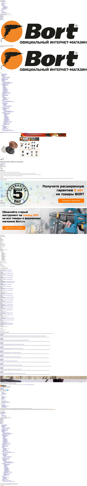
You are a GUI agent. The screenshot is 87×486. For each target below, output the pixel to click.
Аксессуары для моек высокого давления (8, 82)
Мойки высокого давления (5, 79)
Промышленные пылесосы (6, 107)
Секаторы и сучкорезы (5, 90)
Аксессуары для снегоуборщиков (7, 92)
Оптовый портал (4, 8)
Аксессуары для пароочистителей (7, 83)
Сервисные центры (5, 6)
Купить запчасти (5, 7)
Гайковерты (4, 86)
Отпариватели (3, 75)
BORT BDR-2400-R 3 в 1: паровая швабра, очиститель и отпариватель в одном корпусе (10, 352)
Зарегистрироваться (4, 14)
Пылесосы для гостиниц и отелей (7, 480)
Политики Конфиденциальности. (30, 384)
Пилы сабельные (5, 87)
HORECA (3, 100)
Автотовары (3, 94)
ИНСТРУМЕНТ (3, 112)
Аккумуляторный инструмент (5, 84)
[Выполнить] (8, 312)
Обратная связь (3, 404)
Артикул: (1, 163)
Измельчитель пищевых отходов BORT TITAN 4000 (6, 295)
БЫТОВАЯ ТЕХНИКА (4, 453)
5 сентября (2, 168)
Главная (1, 132)
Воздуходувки (3, 80)
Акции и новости (4, 405)
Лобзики (5, 115)
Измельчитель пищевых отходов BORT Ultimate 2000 (6, 324)
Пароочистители (5, 459)
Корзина (1, 422)
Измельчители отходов (4, 74)
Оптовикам (3, 398)
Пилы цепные (4, 98)
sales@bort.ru (1, 388)
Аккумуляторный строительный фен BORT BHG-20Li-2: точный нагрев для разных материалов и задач (12, 344)
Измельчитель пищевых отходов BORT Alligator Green (6, 275)
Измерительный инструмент (5, 95)
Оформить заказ (2, 19)
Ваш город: (2, 0)
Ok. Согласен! (2, 485)
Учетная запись (3, 392)
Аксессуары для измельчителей (13, 132)
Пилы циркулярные (5, 88)
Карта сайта (3, 397)
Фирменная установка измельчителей (6, 402)
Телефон (1, 418)
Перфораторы (4, 85)
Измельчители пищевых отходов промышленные (8, 101)
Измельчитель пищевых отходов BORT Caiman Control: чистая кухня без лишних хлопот (10, 356)
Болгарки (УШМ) (5, 89)
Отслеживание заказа (2, 417)
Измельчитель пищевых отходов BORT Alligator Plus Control (7, 282)
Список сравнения (4, 415)
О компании (3, 396)
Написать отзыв (2, 164)
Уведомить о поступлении (4, 311)
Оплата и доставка (4, 3)
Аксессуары (3, 76)
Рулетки (5, 475)
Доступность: (1, 166)
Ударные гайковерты (6, 123)
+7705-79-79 (9, 386)
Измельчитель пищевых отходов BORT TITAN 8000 (6, 309)
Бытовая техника (4, 132)
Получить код (1, 419)
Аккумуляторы (6, 470)
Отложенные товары (4, 12)
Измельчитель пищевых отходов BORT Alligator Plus (6, 279)
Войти (1, 14)
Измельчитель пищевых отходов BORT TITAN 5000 (6, 302)
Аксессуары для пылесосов (6, 77)
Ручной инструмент (5, 472)
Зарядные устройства (6, 120)
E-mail (1, 292)
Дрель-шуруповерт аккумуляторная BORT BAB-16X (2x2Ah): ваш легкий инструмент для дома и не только (12, 373)
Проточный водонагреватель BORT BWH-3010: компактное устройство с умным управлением (11, 348)
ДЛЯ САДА (3, 96)
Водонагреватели (5, 104)
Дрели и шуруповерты (7, 464)
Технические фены (6, 118)
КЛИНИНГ (3, 78)
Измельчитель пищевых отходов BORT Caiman (5, 286)
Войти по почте (2, 16)
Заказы (2, 11)
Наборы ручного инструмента (6, 93)
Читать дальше (2, 338)
